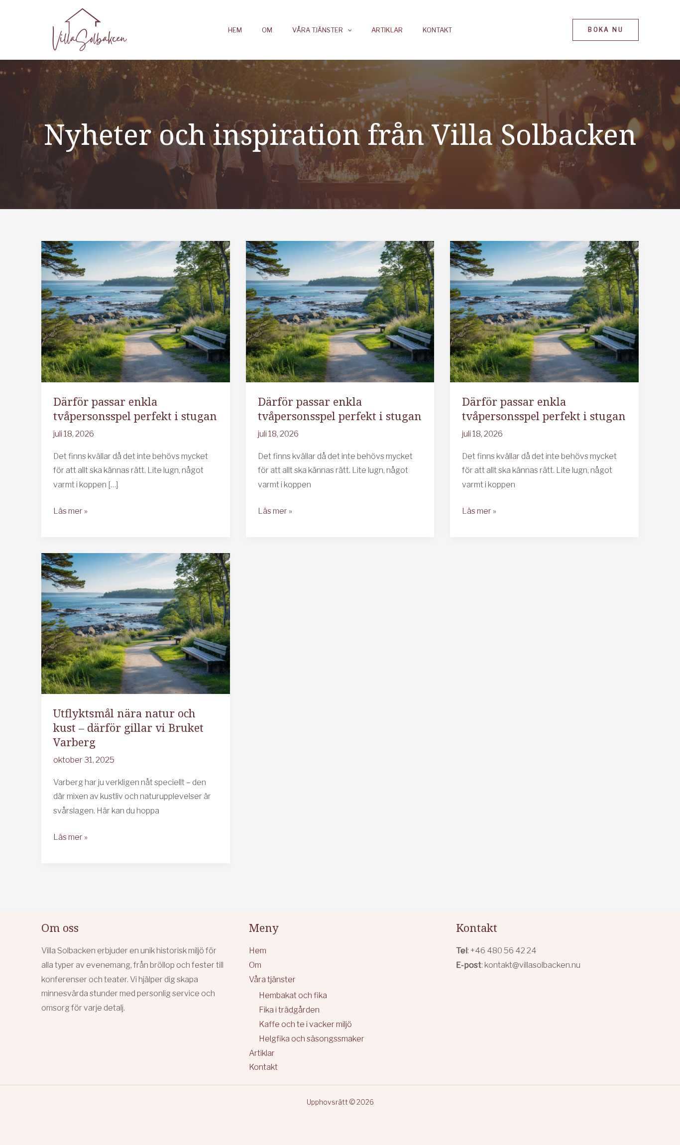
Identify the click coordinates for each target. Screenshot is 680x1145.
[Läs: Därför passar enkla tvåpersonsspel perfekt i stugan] (135, 311)
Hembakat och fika (293, 995)
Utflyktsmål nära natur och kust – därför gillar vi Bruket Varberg (128, 727)
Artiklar (387, 30)
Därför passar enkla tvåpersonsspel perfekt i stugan (135, 408)
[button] (347, 30)
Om (267, 30)
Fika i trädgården (289, 1010)
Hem (235, 30)
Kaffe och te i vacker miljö (305, 1024)
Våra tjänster (317, 30)
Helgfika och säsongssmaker (311, 1038)
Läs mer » (70, 512)
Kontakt (437, 30)
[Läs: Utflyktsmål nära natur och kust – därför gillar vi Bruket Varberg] (135, 623)
